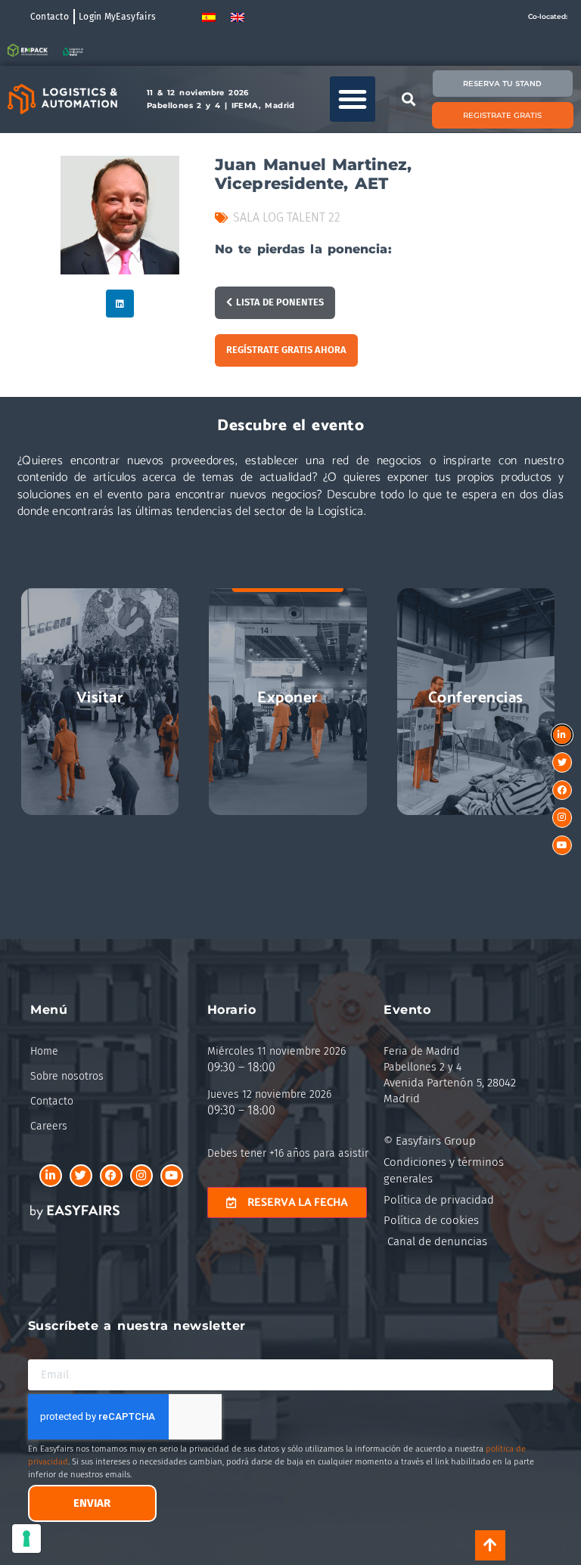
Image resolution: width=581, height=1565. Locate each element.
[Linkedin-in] (50, 1175)
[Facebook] (111, 1175)
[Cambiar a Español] (208, 16)
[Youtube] (171, 1175)
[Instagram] (141, 1175)
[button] (352, 99)
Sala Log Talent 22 (286, 217)
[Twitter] (81, 1175)
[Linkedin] (120, 304)
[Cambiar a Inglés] (237, 16)
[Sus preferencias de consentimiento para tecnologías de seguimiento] (26, 1538)
